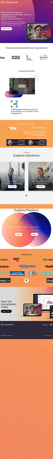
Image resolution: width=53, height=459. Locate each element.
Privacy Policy (48, 335)
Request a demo (6, 28)
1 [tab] (26, 195)
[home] (9, 2)
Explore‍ (18, 234)
